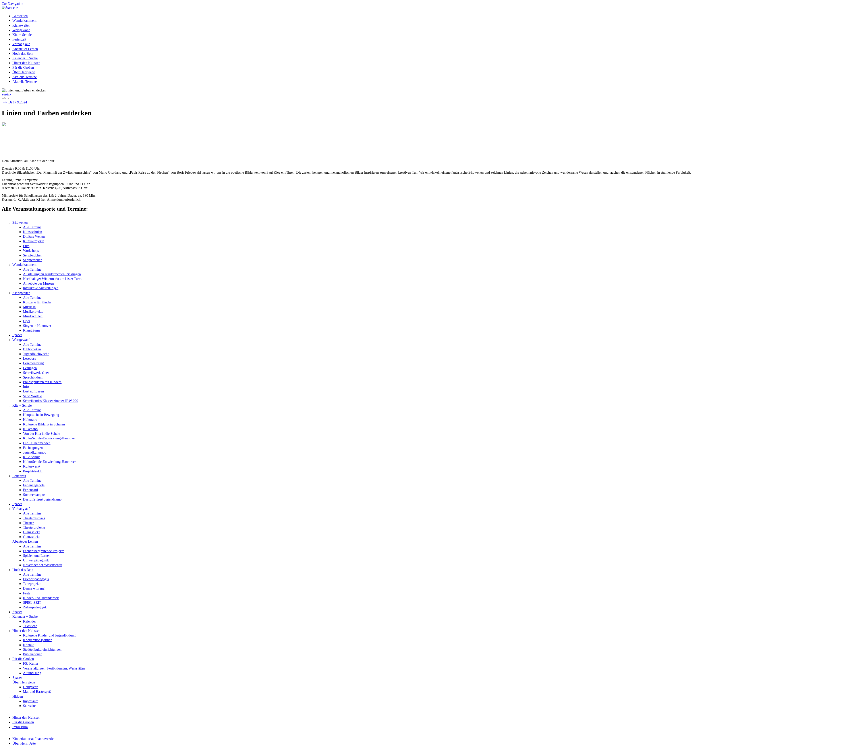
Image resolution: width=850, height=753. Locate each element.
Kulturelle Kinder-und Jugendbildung (49, 635)
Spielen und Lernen (36, 555)
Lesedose (29, 358)
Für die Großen (23, 67)
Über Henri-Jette (24, 743)
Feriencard (30, 490)
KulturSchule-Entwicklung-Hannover (49, 438)
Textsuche (30, 626)
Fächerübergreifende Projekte (43, 551)
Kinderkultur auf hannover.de (33, 739)
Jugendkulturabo (34, 452)
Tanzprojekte (32, 584)
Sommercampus (34, 495)
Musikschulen (32, 316)
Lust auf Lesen (33, 391)
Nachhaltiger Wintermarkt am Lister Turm (52, 279)
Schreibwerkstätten (36, 373)
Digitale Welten (34, 236)
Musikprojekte (33, 311)
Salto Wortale (32, 396)
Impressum (30, 701)
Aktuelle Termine (24, 77)
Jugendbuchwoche (36, 354)
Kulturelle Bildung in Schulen (44, 424)
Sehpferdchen (32, 255)
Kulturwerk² (31, 466)
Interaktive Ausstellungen (40, 288)
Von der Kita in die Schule (41, 433)
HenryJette (30, 687)
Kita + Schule (22, 35)
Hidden (17, 696)
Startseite (29, 706)
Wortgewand (21, 30)
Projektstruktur (33, 471)
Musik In (29, 307)
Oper (26, 321)
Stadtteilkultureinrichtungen (42, 649)
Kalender (29, 621)
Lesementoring (33, 363)
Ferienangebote (33, 485)
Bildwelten (20, 16)
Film (26, 246)
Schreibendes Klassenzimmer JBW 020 (50, 401)
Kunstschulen (32, 232)
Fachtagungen (33, 448)
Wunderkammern (24, 20)
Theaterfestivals (34, 518)
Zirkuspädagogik (35, 607)
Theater (28, 523)
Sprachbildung (33, 377)
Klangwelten (21, 25)
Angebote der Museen (38, 283)
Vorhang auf (21, 44)
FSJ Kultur (30, 663)
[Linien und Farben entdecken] (28, 157)
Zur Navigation (12, 4)
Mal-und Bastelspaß (37, 691)
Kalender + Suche (25, 58)
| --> (14, 102)
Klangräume (31, 330)
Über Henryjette (23, 72)
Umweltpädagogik (36, 560)
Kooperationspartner (37, 640)
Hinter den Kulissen (26, 63)
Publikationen (32, 654)
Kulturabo (30, 419)
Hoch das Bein (22, 53)
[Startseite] (10, 8)
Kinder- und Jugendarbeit (41, 598)
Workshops (31, 250)
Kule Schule (31, 457)
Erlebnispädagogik (36, 579)
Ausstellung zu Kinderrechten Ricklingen (52, 274)
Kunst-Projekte (33, 241)
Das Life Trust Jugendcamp (42, 499)
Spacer (17, 335)
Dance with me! (34, 588)
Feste (26, 593)
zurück (6, 94)
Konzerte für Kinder (37, 302)
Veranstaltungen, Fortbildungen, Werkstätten (54, 668)
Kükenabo (30, 429)
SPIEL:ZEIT (32, 602)
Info (26, 386)
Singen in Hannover (37, 326)
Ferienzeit (19, 39)
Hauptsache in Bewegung (41, 415)
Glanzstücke (31, 532)
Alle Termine (32, 227)
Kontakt (28, 645)
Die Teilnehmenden (36, 443)
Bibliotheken (32, 349)
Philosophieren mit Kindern (42, 382)
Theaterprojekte (34, 527)
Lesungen (30, 368)
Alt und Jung (32, 673)
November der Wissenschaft (42, 565)
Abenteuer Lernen (25, 49)
